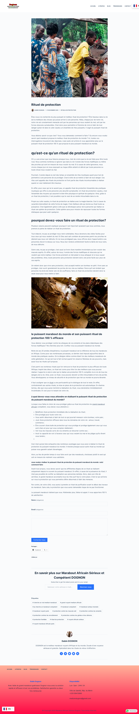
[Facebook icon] (61, 653)
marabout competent (68, 607)
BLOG (109, 6)
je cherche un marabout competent (45, 607)
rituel (51, 383)
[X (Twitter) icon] (69, 653)
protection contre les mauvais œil (64, 611)
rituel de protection (57, 619)
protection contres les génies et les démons (76, 615)
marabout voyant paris (41, 611)
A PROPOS (101, 6)
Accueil (93, 6)
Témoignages (117, 6)
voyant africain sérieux (75, 619)
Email (37, 509)
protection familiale (40, 619)
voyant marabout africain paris (43, 624)
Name (37, 500)
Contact (128, 6)
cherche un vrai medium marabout (45, 602)
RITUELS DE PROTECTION (68, 110)
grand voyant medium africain (70, 602)
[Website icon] (65, 653)
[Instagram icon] (73, 653)
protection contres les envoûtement (45, 615)
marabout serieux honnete (88, 607)
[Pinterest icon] (77, 653)
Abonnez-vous (85, 587)
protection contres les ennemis (90, 611)
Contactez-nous (39, 540)
